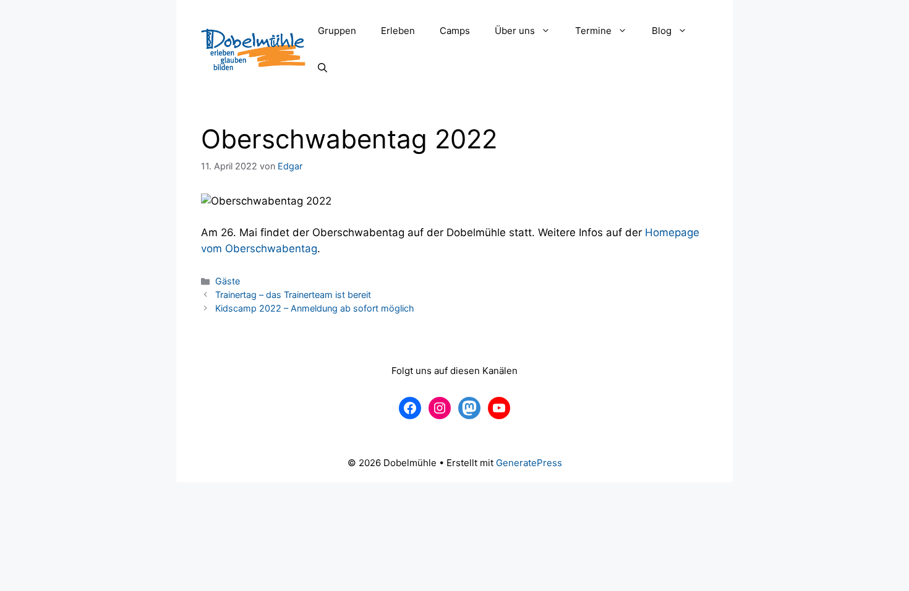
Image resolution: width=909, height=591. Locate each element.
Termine (593, 30)
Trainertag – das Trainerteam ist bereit (293, 294)
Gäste (227, 281)
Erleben (398, 30)
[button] (549, 30)
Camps (455, 30)
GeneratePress (529, 463)
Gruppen (337, 30)
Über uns (515, 30)
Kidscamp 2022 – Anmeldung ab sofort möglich (314, 308)
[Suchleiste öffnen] (322, 68)
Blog (662, 30)
